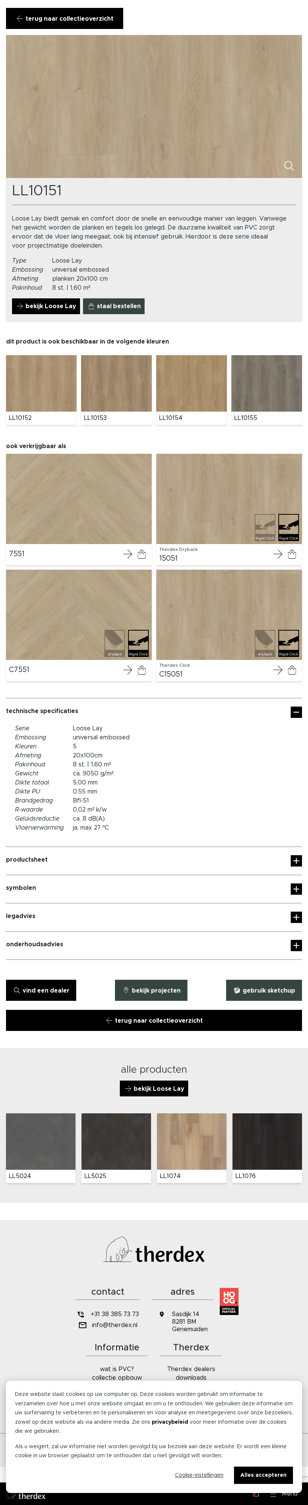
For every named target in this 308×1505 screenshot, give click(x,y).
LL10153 (95, 418)
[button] (284, 1493)
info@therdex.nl (114, 1325)
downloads (191, 1378)
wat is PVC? (117, 1369)
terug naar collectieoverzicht (68, 19)
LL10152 (20, 418)
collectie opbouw (117, 1378)
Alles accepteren (263, 1475)
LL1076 (246, 1176)
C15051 (171, 674)
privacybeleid (170, 1422)
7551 (16, 554)
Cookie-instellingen (199, 1475)
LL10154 (171, 418)
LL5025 (95, 1176)
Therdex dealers (191, 1369)
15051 (168, 558)
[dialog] (154, 1437)
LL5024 (20, 1176)
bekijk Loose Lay (50, 306)
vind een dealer (45, 991)
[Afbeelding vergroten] (289, 166)
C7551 (19, 669)
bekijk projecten (155, 991)
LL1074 (170, 1176)
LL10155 (245, 418)
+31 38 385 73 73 (115, 1314)
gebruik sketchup (268, 991)
